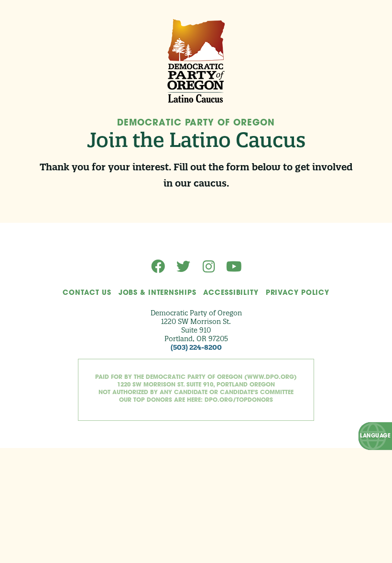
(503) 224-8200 (196, 347)
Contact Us (87, 293)
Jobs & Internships (157, 293)
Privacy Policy (297, 293)
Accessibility (230, 293)
